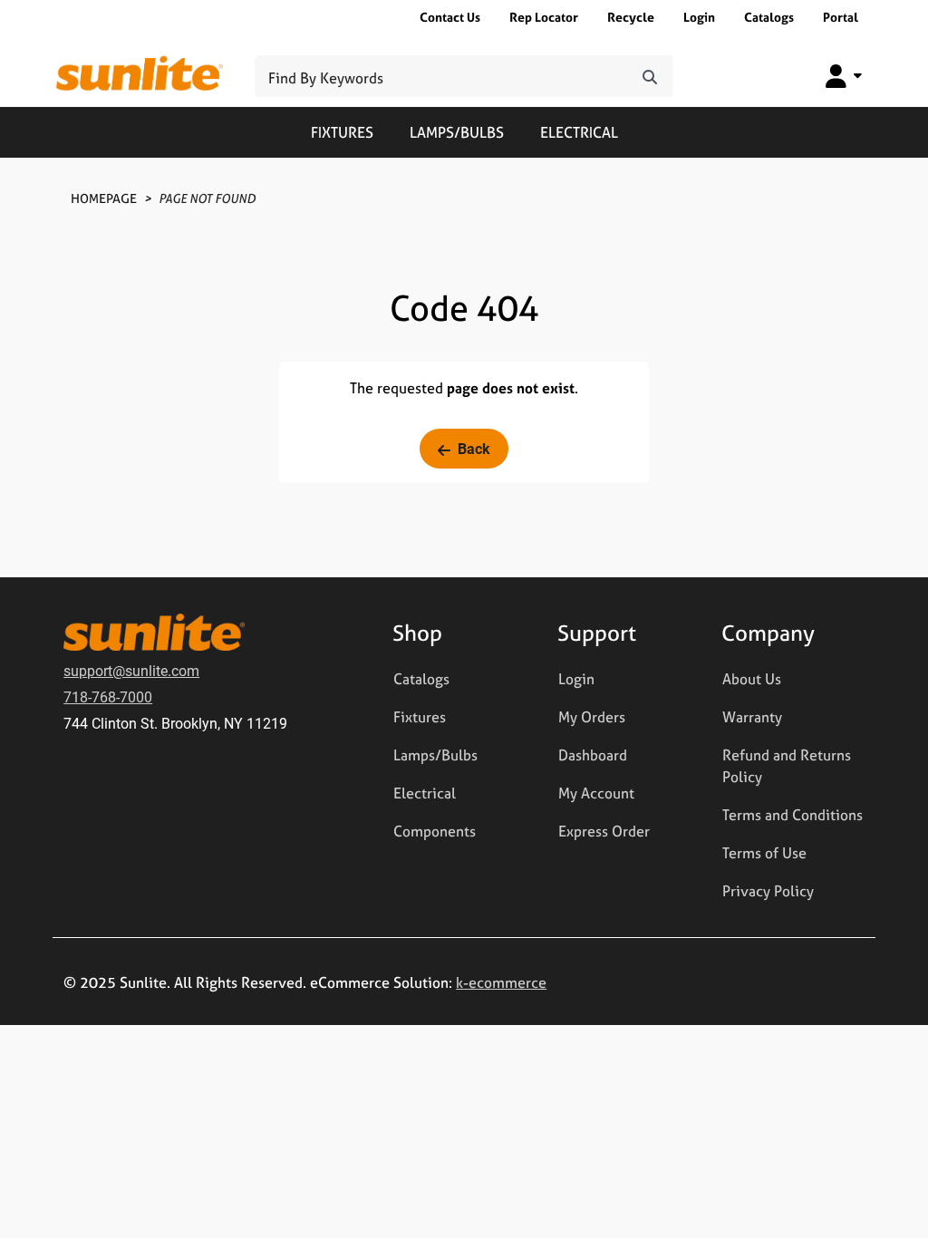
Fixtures (342, 132)
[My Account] (843, 75)
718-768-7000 (107, 696)
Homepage (104, 198)
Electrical (579, 132)
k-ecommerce (501, 982)
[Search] (650, 76)
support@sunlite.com (131, 670)
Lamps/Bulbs (457, 132)
